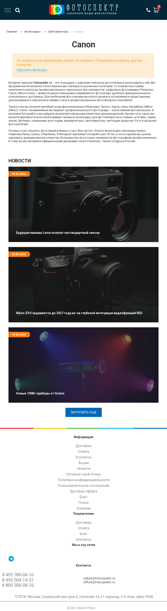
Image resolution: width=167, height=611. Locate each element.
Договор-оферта (83, 491)
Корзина (83, 508)
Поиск (83, 503)
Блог (83, 497)
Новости (83, 468)
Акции (83, 463)
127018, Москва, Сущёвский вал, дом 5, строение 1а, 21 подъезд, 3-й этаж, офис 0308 (83, 597)
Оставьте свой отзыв (83, 474)
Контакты (84, 457)
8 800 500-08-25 (18, 585)
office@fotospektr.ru (99, 582)
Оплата (83, 451)
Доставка (83, 446)
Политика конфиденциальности (84, 480)
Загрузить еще (84, 412)
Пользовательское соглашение (83, 486)
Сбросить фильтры (32, 70)
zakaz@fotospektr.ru (99, 578)
